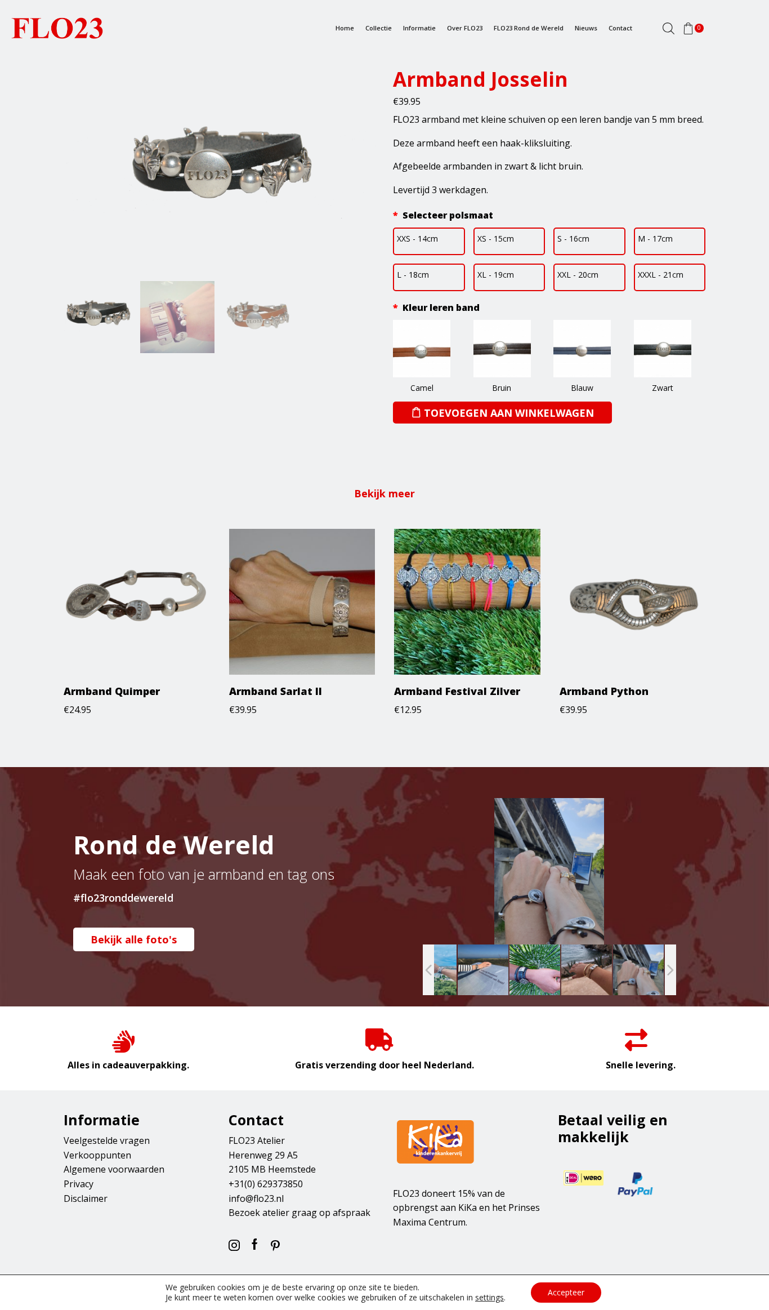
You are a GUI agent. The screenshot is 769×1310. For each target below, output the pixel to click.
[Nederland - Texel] (483, 970)
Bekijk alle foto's (134, 939)
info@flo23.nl (256, 1198)
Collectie (378, 28)
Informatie (419, 28)
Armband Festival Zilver (457, 691)
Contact (620, 28)
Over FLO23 (464, 28)
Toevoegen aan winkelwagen (509, 413)
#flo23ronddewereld (123, 897)
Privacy (78, 1184)
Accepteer (566, 1292)
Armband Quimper (112, 691)
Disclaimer (86, 1198)
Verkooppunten (97, 1155)
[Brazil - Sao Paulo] (534, 969)
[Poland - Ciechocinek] (638, 970)
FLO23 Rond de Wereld (529, 28)
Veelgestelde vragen (107, 1140)
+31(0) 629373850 (266, 1184)
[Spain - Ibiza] (586, 970)
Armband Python (604, 691)
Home (345, 28)
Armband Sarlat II (275, 691)
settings (489, 1298)
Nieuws (586, 28)
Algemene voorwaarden (114, 1169)
